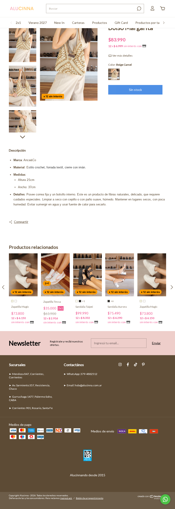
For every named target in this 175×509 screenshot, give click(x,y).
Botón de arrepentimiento (89, 498)
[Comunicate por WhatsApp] (165, 499)
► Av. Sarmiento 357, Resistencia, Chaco (29, 387)
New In (59, 23)
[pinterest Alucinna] (143, 364)
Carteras (78, 23)
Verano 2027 (37, 23)
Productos (99, 23)
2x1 (18, 23)
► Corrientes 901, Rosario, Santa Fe (31, 408)
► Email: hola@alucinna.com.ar (83, 385)
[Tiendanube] (152, 498)
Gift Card (121, 23)
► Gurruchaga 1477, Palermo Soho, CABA (30, 398)
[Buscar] (138, 8)
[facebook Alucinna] (128, 364)
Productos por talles (149, 23)
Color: (120, 64)
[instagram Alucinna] (120, 364)
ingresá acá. (66, 498)
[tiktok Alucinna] (135, 364)
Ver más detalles (122, 55)
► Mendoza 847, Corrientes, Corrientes (26, 375)
